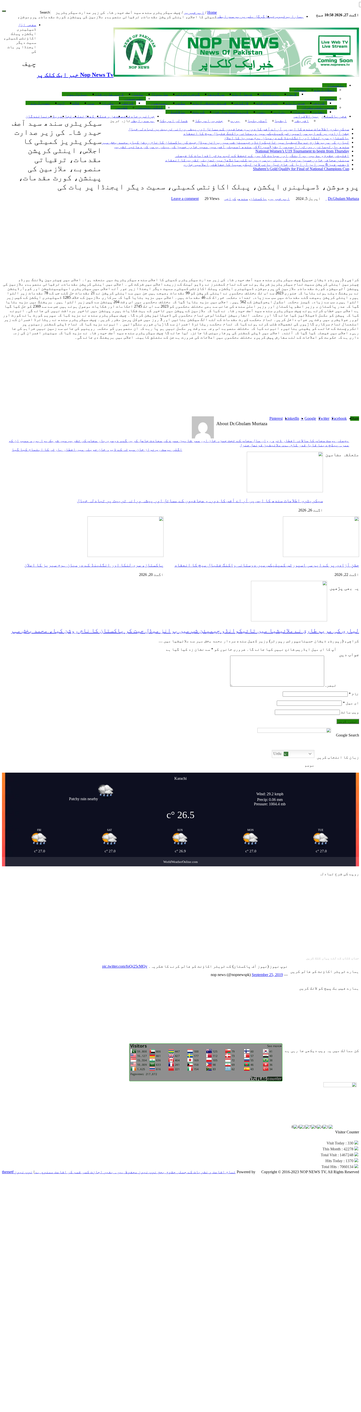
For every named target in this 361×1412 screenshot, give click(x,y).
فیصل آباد (242, 94)
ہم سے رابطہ (143, 121)
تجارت (66, 116)
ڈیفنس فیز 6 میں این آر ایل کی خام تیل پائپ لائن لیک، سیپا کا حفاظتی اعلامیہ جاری (266, 164)
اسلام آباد (324, 90)
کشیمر (121, 107)
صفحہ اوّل (27, 25)
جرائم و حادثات (139, 116)
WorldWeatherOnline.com (180, 862)
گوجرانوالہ (187, 94)
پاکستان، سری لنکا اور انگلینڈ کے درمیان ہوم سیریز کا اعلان (286, 138)
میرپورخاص (267, 103)
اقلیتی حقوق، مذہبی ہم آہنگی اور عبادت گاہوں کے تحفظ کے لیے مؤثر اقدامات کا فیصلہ (262, 155)
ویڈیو (54, 116)
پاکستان (335, 85)
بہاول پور (77, 94)
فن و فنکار (105, 116)
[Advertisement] (180, 239)
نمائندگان (37, 116)
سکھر (180, 103)
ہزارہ (279, 112)
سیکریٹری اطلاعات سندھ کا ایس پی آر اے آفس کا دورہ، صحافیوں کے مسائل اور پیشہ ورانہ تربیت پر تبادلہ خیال (238, 129)
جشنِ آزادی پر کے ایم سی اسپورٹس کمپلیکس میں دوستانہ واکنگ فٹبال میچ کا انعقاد (266, 133)
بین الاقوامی (306, 116)
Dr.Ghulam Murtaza (342, 198)
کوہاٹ (199, 112)
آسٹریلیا (257, 121)
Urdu (277, 753)
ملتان (137, 94)
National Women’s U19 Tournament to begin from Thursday (302, 151)
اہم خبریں (194, 12)
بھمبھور (159, 103)
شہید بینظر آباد (209, 103)
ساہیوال (159, 94)
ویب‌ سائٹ (350, 712)
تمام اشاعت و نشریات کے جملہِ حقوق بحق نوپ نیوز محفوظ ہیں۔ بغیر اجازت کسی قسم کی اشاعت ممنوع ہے (135, 1172)
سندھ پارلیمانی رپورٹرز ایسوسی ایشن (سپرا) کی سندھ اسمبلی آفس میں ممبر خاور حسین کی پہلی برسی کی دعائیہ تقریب (231, 147)
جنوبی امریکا (209, 121)
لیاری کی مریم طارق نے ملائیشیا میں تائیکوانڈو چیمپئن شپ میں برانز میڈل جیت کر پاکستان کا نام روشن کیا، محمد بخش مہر (225, 142)
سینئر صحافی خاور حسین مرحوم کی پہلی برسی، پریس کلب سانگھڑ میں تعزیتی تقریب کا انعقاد (257, 160)
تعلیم (78, 116)
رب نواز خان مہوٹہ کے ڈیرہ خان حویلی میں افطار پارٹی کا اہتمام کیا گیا (97, 449)
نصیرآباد (40, 103)
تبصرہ (330, 685)
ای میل (351, 703)
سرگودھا (215, 94)
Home (212, 12)
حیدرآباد (295, 103)
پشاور (318, 112)
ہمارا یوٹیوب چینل (284, 16)
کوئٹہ (127, 103)
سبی (90, 103)
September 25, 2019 (267, 975)
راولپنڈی (269, 94)
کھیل (89, 116)
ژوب (61, 103)
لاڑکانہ (241, 103)
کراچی (318, 103)
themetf (8, 1172)
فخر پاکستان (334, 116)
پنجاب (300, 90)
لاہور (292, 94)
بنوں (261, 112)
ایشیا (281, 121)
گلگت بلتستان (149, 107)
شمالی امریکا (174, 121)
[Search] (4, 11)
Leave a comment (185, 198)
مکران (108, 103)
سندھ (329, 98)
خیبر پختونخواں (318, 107)
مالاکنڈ (177, 112)
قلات (76, 103)
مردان (299, 112)
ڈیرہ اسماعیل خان (230, 112)
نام (354, 694)
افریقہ (301, 121)
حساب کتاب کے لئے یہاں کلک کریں (332, 958)
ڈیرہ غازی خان (109, 94)
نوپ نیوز (23, 1172)
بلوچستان (133, 98)
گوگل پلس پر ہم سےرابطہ (241, 16)
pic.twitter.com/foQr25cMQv (124, 966)
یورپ (235, 121)
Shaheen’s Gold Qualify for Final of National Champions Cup (301, 169)
